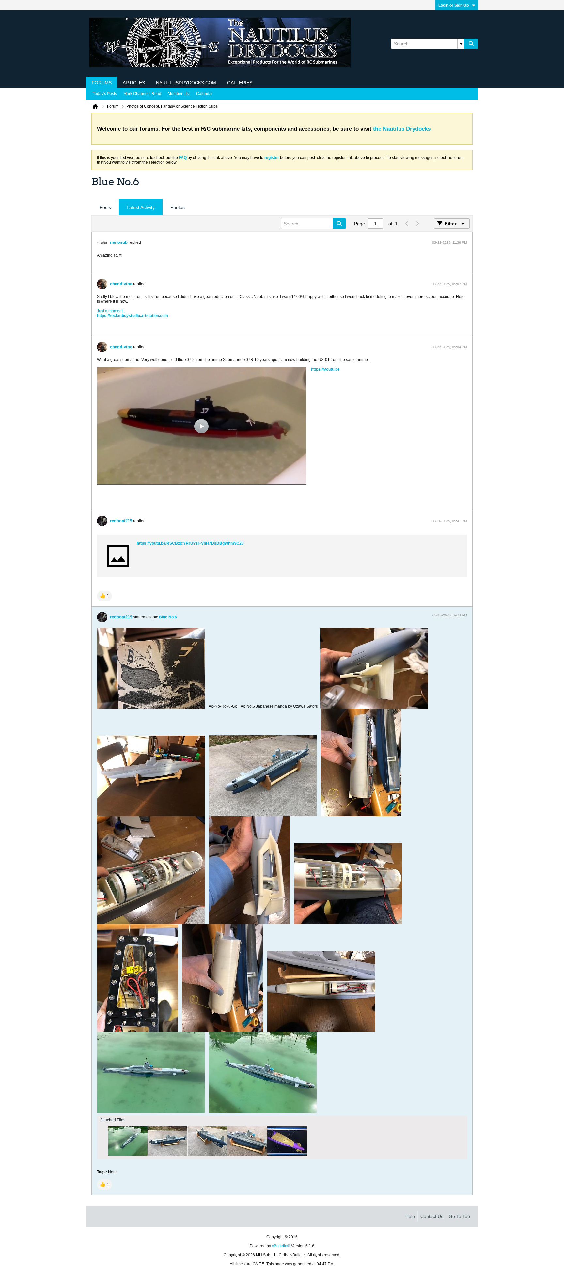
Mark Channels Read (142, 93)
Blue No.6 (168, 617)
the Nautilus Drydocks (402, 129)
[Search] (471, 44)
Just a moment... (111, 311)
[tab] (105, 207)
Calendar (204, 93)
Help (410, 1216)
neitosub (119, 242)
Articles (134, 82)
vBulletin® (281, 1246)
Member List (179, 93)
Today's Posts (105, 93)
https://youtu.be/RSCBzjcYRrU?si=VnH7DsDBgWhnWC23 (190, 543)
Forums (102, 82)
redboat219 (121, 520)
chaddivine (121, 283)
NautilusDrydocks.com (186, 82)
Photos (177, 207)
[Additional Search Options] (460, 44)
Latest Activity (141, 207)
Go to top (459, 1216)
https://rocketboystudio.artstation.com (132, 315)
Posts (105, 207)
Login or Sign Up (453, 5)
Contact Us (431, 1216)
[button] (104, 596)
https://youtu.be (325, 369)
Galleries (239, 82)
